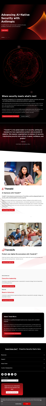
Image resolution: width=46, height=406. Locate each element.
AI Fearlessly (4, 26)
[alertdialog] (23, 401)
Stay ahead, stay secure (8, 210)
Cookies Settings (18, 403)
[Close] (44, 399)
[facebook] (5, 374)
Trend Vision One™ (11, 349)
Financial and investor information (10, 116)
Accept (27, 403)
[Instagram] (12, 374)
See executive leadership (8, 286)
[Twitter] (9, 374)
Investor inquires (24, 116)
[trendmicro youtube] (15, 374)
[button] (9, 380)
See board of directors (8, 300)
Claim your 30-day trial (11, 392)
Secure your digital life (7, 262)
